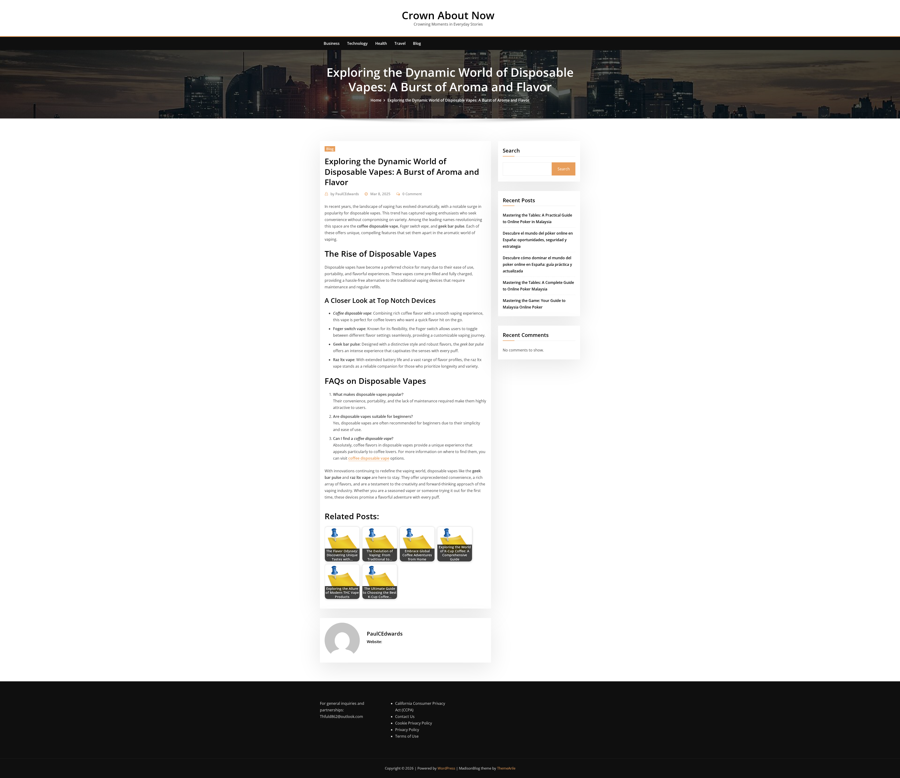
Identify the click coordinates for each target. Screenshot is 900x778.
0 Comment (412, 193)
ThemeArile (506, 768)
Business (332, 43)
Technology (357, 43)
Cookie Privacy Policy (413, 723)
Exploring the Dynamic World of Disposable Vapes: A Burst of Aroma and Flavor (458, 100)
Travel (399, 43)
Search (511, 150)
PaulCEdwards (344, 193)
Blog (417, 43)
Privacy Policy (407, 729)
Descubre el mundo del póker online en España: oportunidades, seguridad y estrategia (538, 240)
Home (376, 100)
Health (381, 43)
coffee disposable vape (368, 458)
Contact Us (405, 716)
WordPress (446, 768)
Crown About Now (448, 15)
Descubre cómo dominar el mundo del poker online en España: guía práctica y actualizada (537, 264)
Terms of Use (407, 736)
